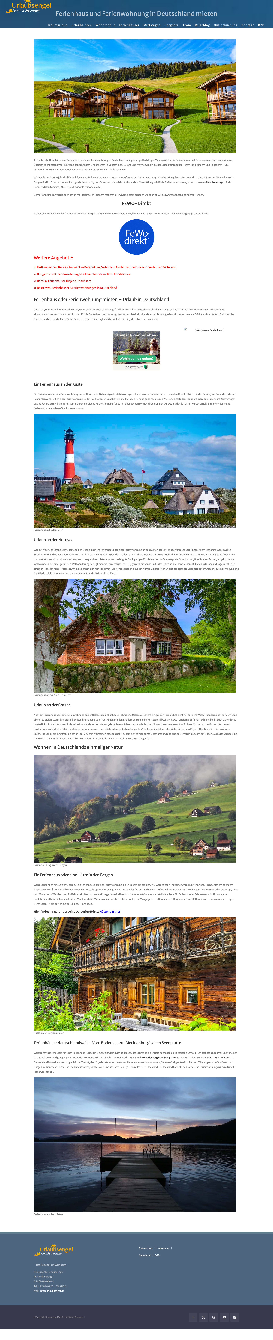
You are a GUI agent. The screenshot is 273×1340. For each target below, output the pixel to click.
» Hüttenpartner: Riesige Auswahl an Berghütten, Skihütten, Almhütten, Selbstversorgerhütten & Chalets (105, 267)
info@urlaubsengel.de (52, 1290)
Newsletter (145, 1255)
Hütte (83, 874)
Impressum (163, 1248)
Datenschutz (146, 1248)
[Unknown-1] (136, 220)
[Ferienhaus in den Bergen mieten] (135, 96)
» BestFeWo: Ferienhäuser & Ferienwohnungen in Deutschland (75, 288)
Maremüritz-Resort (218, 1057)
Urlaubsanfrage (214, 182)
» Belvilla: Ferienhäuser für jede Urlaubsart (62, 281)
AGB (157, 1255)
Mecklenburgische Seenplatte (159, 1057)
